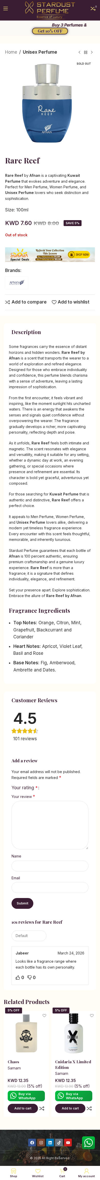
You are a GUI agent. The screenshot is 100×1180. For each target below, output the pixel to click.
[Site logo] (50, 10)
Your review (23, 796)
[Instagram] (41, 1142)
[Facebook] (32, 1142)
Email (16, 878)
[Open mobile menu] (5, 10)
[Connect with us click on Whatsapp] (88, 1142)
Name (16, 856)
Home (11, 52)
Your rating (25, 788)
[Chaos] (26, 1033)
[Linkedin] (50, 1142)
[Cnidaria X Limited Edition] (73, 1033)
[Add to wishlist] (44, 1015)
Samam (14, 1068)
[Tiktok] (59, 1142)
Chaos (13, 1061)
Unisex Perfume (40, 52)
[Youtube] (68, 1142)
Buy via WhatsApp (26, 1096)
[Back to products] (86, 53)
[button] (23, 1108)
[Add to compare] (41, 1108)
